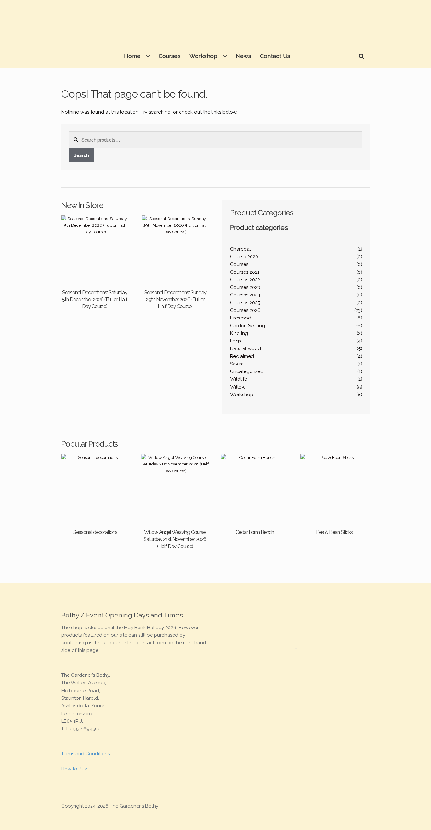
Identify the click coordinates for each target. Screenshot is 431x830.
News (243, 56)
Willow (237, 387)
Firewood (240, 318)
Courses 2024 (245, 295)
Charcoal (240, 249)
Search (81, 155)
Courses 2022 (245, 280)
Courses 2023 (245, 287)
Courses (169, 56)
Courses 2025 (245, 303)
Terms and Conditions (85, 754)
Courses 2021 (244, 272)
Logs (235, 341)
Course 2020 (244, 257)
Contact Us (275, 56)
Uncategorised (246, 371)
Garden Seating (247, 326)
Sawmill (238, 364)
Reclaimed (242, 356)
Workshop (203, 56)
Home (132, 56)
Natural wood (245, 348)
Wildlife (238, 379)
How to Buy (74, 769)
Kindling (239, 333)
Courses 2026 (245, 310)
